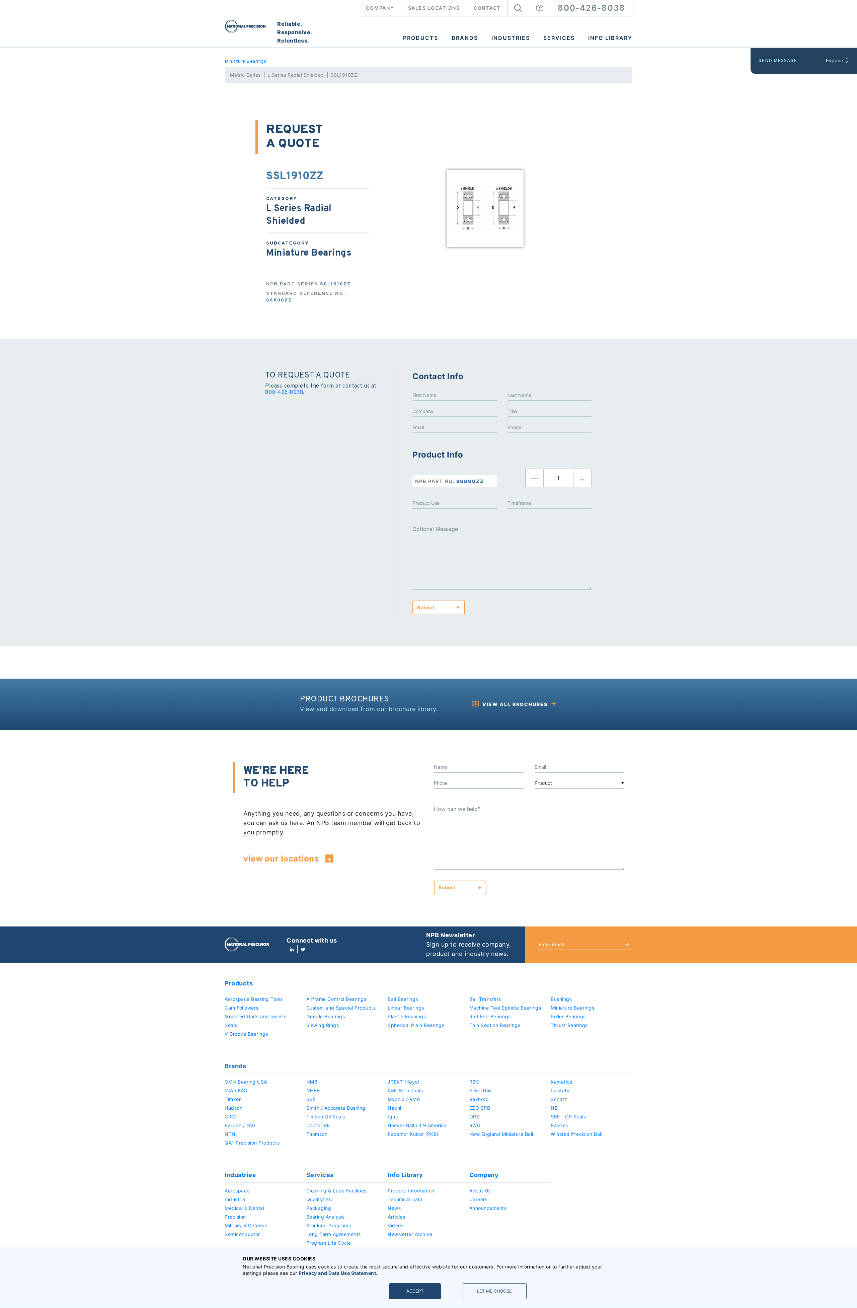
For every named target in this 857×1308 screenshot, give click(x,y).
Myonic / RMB (404, 1099)
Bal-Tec (559, 1125)
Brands (465, 38)
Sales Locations (434, 8)
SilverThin (480, 1090)
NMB (312, 1082)
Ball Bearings (403, 999)
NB (554, 1108)
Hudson (233, 1108)
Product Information (411, 1190)
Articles (396, 1217)
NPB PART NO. (449, 481)
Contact (487, 8)
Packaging (318, 1208)
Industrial (235, 1199)
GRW (230, 1116)
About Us (480, 1190)
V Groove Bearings (246, 1034)
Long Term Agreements (333, 1234)
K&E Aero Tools (405, 1090)
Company (380, 8)
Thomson (317, 1134)
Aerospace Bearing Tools (254, 999)
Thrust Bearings (569, 1025)
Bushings (561, 999)
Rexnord (479, 1099)
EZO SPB (479, 1108)
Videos (395, 1225)
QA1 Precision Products (252, 1143)
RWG (475, 1125)
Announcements (488, 1208)
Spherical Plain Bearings (416, 1025)
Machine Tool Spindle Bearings (505, 1008)
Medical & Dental (244, 1208)
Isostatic (561, 1090)
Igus (393, 1116)
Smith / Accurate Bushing (336, 1108)
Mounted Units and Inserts (256, 1016)
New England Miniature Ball (501, 1134)
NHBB (313, 1090)
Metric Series (245, 75)
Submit (425, 607)
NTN (230, 1134)
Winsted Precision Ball (576, 1134)
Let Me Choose (494, 1291)
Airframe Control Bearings (336, 999)
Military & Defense (246, 1225)
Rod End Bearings (490, 1016)
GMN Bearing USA (246, 1082)
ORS (474, 1116)
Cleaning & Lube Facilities (336, 1190)
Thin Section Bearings (495, 1025)
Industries (510, 38)
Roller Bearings (568, 1016)
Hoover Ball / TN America (417, 1125)
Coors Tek (318, 1125)
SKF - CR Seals (568, 1116)
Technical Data (405, 1199)
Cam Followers (241, 1008)
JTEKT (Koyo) (403, 1082)
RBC (474, 1082)
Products (420, 38)
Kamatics (561, 1082)
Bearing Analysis (325, 1217)
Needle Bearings (325, 1016)
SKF (311, 1099)
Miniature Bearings (245, 61)
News (394, 1208)
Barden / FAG (240, 1125)
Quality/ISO (319, 1199)
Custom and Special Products (341, 1008)
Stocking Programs (328, 1225)
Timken (233, 1099)
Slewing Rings (322, 1025)
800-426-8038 (591, 8)
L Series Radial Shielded (295, 75)
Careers (478, 1199)
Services (559, 38)
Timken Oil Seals (325, 1116)
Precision (235, 1217)
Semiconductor (242, 1234)
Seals (231, 1025)
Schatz (559, 1099)
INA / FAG (236, 1090)
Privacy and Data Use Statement (337, 1273)
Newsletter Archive (410, 1234)
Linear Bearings (406, 1008)
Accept (414, 1291)
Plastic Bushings (407, 1016)
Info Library (610, 38)
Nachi (394, 1108)
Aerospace (237, 1190)
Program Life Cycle (328, 1243)
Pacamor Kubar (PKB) (413, 1134)
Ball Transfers (485, 999)
